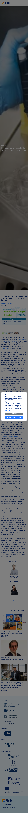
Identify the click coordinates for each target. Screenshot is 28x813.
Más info (7, 410)
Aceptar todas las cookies (14, 417)
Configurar (14, 413)
